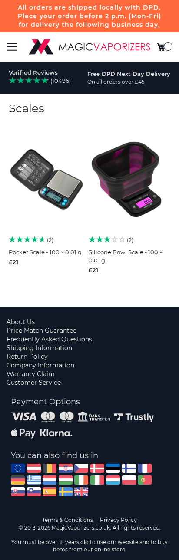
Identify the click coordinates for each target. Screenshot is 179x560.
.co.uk (81, 491)
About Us (21, 322)
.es (49, 491)
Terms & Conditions (67, 520)
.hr (66, 468)
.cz (81, 468)
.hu (66, 480)
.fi (129, 468)
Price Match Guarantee (41, 330)
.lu (113, 480)
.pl (129, 480)
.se (66, 491)
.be (49, 468)
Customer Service (34, 382)
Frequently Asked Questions (49, 339)
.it (97, 480)
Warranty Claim (31, 374)
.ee (113, 468)
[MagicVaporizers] (89, 47)
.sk (18, 491)
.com (18, 468)
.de (18, 480)
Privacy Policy (118, 520)
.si (34, 491)
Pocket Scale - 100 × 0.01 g (45, 252)
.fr (145, 468)
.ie (81, 480)
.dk (97, 468)
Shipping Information (39, 348)
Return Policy (27, 356)
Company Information (40, 365)
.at (34, 468)
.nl (49, 480)
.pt (145, 480)
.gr (34, 480)
